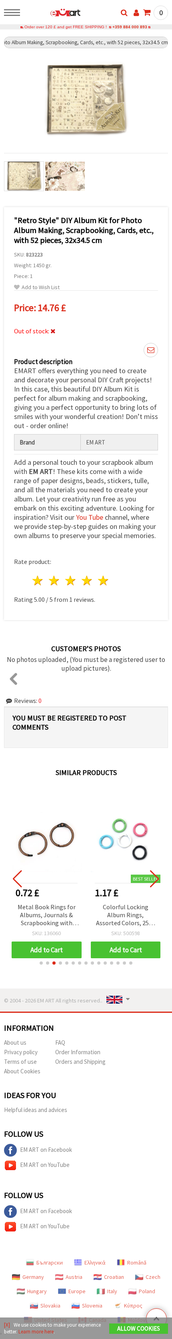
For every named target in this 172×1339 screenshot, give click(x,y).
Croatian (114, 1276)
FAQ (60, 1042)
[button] (41, 963)
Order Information (77, 1052)
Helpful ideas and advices (35, 1110)
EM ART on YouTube (45, 1165)
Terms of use (20, 1061)
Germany (33, 1276)
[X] (7, 1324)
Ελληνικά (95, 1262)
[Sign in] (136, 13)
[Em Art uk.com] (52, 14)
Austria (74, 1276)
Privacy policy (21, 1052)
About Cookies (22, 1071)
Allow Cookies (138, 1328)
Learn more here (36, 1331)
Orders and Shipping (80, 1061)
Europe (77, 1291)
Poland (147, 1291)
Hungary (37, 1291)
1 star (38, 580)
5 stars (103, 580)
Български (49, 1262)
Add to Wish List (41, 287)
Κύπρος (133, 1305)
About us (15, 1042)
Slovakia (50, 1305)
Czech (153, 1276)
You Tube (89, 517)
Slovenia (92, 1305)
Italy (112, 1291)
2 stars (54, 580)
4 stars (87, 580)
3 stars (71, 580)
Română (136, 1262)
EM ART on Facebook (46, 1149)
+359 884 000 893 (129, 27)
